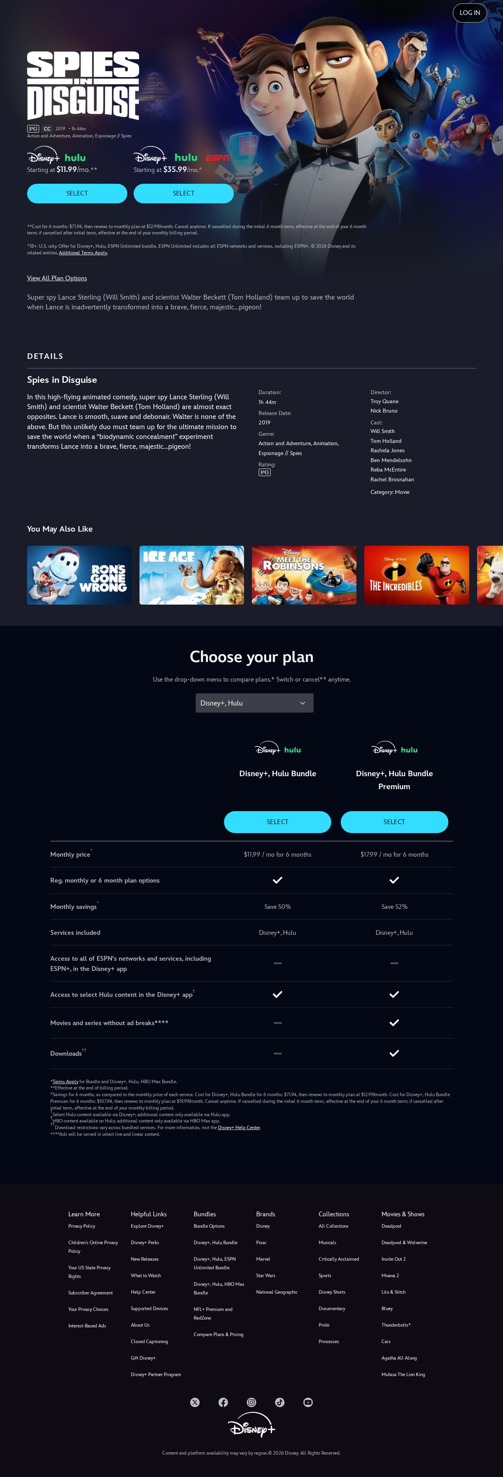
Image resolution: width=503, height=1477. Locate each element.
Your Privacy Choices (88, 1309)
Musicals (327, 1242)
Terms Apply (65, 1081)
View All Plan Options (57, 278)
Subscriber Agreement (90, 1293)
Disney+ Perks (145, 1242)
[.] (195, 1402)
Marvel (263, 1259)
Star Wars (265, 1275)
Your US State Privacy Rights (89, 1272)
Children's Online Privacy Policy (93, 1247)
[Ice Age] (192, 575)
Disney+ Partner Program (156, 1374)
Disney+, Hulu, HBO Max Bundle (219, 1288)
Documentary (332, 1308)
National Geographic (276, 1292)
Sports (325, 1275)
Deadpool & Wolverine (404, 1242)
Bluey (387, 1308)
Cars (386, 1341)
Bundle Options (209, 1226)
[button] (157, 1214)
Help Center (143, 1292)
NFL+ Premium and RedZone (213, 1314)
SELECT (77, 193)
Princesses (329, 1341)
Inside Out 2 (394, 1259)
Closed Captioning (149, 1341)
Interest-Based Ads (87, 1326)
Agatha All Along (399, 1358)
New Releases (145, 1259)
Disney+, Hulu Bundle (215, 1242)
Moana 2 (390, 1275)
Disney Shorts (332, 1292)
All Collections (334, 1226)
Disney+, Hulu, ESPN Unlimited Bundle (215, 1263)
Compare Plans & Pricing (219, 1334)
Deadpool (392, 1226)
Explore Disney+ (147, 1226)
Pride (324, 1325)
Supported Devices (149, 1308)
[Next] (488, 574)
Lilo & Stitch (394, 1292)
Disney (263, 1226)
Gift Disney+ (143, 1358)
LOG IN (470, 12)
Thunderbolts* (396, 1325)
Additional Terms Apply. (83, 253)
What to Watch (146, 1275)
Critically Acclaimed (339, 1259)
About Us (140, 1325)
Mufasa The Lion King (403, 1374)
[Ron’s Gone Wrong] (79, 575)
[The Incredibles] (416, 575)
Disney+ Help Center (239, 1127)
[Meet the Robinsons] (304, 575)
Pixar (261, 1242)
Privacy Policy (81, 1226)
